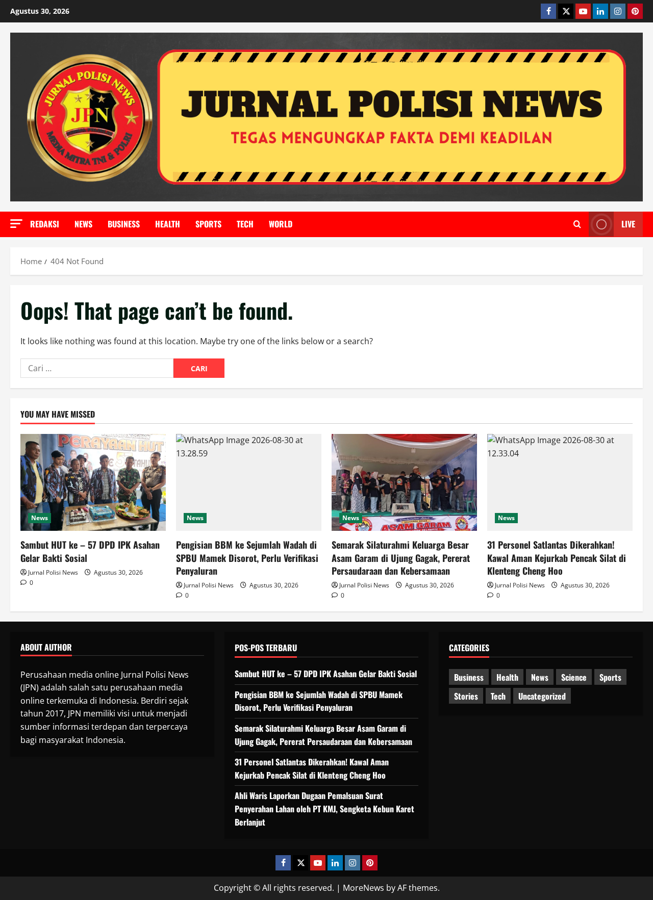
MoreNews (363, 887)
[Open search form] (577, 224)
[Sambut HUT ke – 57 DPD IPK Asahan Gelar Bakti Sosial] (93, 482)
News (83, 224)
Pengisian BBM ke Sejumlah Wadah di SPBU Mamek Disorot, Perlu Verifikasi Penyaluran (247, 557)
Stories (466, 696)
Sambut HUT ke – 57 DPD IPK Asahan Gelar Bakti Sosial (90, 551)
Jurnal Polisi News (53, 572)
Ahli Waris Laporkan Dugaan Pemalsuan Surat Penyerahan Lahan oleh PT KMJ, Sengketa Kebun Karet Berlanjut (324, 808)
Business (124, 224)
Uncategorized (542, 696)
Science (574, 677)
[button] (16, 223)
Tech (245, 224)
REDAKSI (44, 224)
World (280, 224)
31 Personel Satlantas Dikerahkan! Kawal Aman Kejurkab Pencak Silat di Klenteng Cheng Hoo (556, 557)
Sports (208, 224)
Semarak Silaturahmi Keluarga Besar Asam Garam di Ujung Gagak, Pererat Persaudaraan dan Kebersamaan (401, 557)
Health (167, 224)
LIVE (628, 224)
